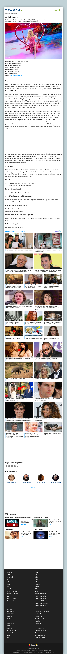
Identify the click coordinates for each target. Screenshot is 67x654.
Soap (50, 524)
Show (8, 635)
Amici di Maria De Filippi (42, 611)
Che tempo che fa (40, 638)
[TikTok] (18, 466)
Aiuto (50, 650)
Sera (8, 579)
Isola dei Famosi (39, 619)
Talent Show (10, 614)
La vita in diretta (40, 635)
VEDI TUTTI (33, 487)
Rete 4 (37, 582)
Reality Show (10, 611)
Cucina (9, 625)
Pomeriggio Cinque (40, 630)
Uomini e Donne (39, 614)
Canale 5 (37, 584)
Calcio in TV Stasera (12, 594)
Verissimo (38, 623)
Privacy (28, 650)
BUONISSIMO (31, 648)
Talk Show (10, 616)
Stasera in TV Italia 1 (41, 605)
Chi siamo (18, 650)
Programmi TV (11, 609)
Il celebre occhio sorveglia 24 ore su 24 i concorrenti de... (55, 533)
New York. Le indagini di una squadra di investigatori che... (27, 521)
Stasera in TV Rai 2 (40, 596)
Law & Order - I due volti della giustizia (18, 517)
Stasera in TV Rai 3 (40, 598)
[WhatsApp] (15, 466)
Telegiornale (10, 623)
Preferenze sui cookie (43, 650)
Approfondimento (12, 630)
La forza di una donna (41, 517)
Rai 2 (36, 577)
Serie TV (9, 589)
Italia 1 (37, 586)
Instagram (19, 75)
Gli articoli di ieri (11, 601)
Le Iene (37, 626)
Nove (36, 591)
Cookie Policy (35, 650)
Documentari (10, 633)
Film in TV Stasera (12, 591)
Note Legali (23, 650)
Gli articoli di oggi (12, 598)
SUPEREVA (36, 648)
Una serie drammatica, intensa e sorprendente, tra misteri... (55, 521)
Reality (51, 536)
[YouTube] (12, 466)
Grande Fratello (38, 530)
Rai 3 (36, 579)
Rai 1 (36, 575)
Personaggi (14, 13)
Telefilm (23, 524)
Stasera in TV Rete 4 (41, 601)
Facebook (13, 75)
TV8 (36, 589)
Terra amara (9, 530)
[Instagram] (9, 466)
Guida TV (9, 572)
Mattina (9, 575)
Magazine (7, 13)
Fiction (8, 621)
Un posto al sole (39, 628)
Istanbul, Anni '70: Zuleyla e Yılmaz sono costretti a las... (26, 533)
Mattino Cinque (39, 633)
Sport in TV (10, 596)
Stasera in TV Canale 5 (41, 603)
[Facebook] (6, 466)
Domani (9, 584)
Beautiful (37, 621)
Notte (8, 582)
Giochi (8, 637)
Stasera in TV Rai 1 (40, 594)
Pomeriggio (10, 577)
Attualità (9, 628)
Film (8, 586)
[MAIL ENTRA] (56, 10)
